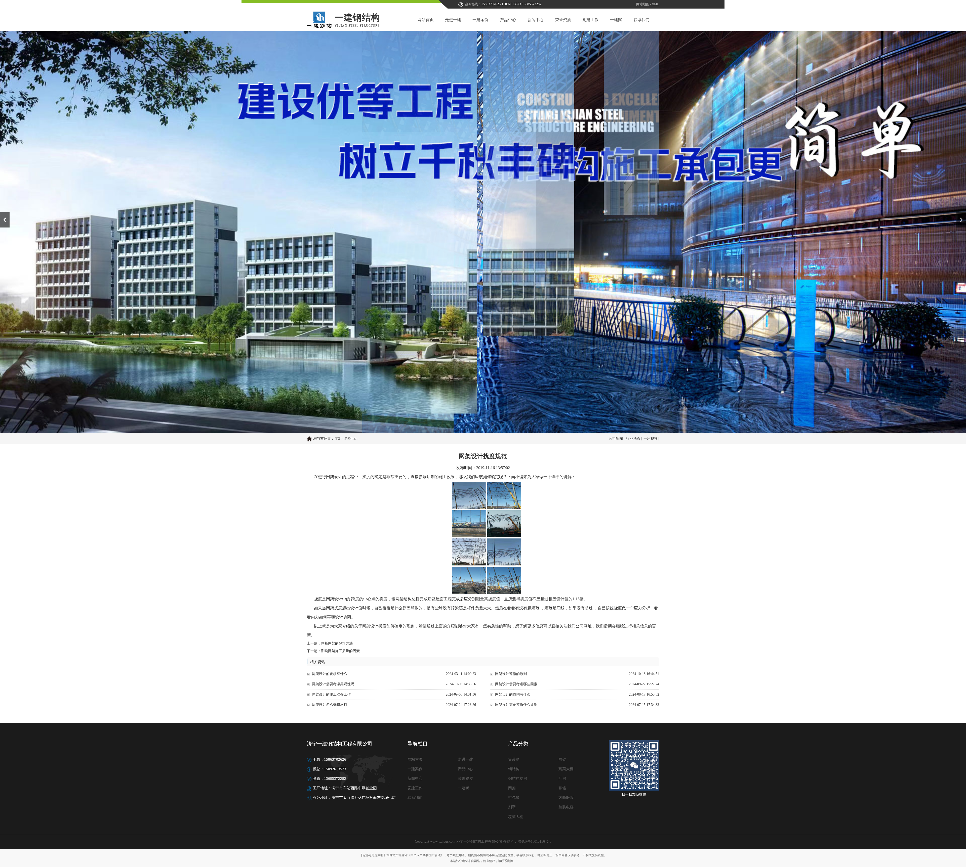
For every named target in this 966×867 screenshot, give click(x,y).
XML (655, 4)
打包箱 (513, 798)
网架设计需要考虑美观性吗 (333, 684)
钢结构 (513, 769)
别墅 (512, 807)
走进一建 (453, 20)
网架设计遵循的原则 (511, 674)
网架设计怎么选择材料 (329, 705)
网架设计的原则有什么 (512, 694)
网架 (562, 759)
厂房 (562, 779)
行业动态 (633, 438)
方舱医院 (566, 798)
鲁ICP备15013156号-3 (534, 841)
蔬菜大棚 (566, 769)
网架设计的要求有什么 (329, 674)
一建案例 (480, 20)
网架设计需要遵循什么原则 (516, 705)
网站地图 (642, 4)
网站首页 (426, 20)
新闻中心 (536, 20)
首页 (337, 438)
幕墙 (562, 788)
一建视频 (650, 438)
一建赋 (616, 20)
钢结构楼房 (517, 779)
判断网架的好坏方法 (337, 643)
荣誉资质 (563, 20)
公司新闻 (616, 438)
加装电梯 (566, 807)
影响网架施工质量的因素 (340, 651)
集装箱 (513, 759)
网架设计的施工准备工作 (331, 694)
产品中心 (508, 20)
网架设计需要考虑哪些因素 (516, 684)
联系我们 (641, 20)
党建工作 (590, 20)
